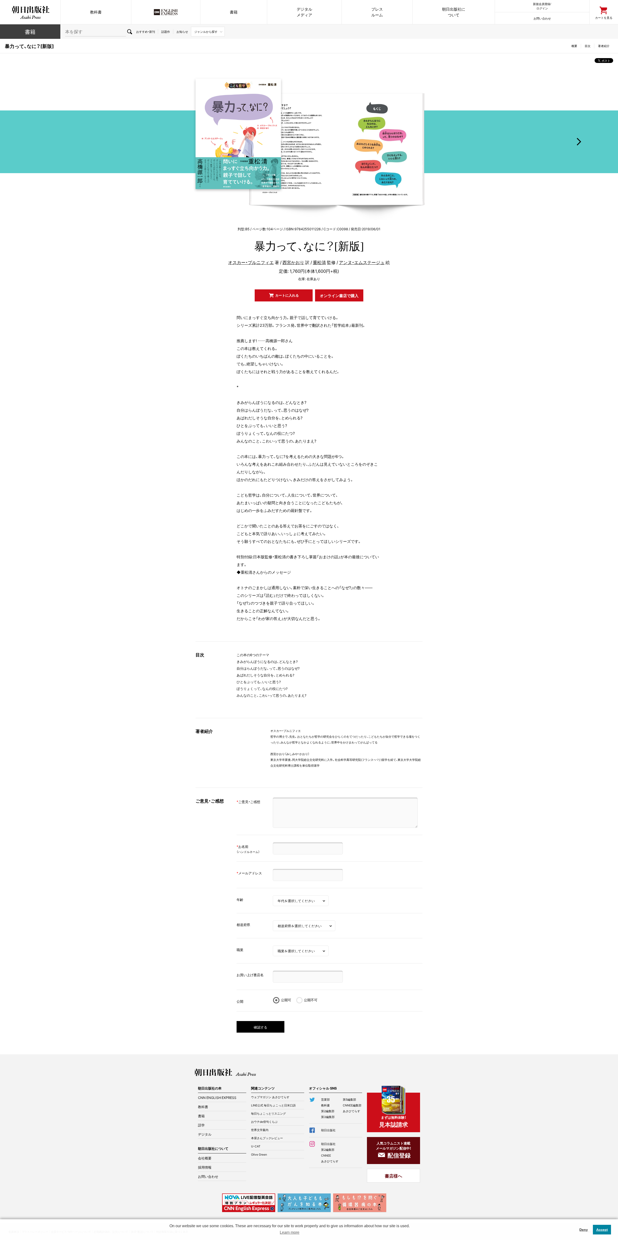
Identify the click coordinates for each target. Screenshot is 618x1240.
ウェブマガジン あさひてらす (270, 1097)
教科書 (96, 12)
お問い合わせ (542, 18)
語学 (201, 1125)
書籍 (234, 12)
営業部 (325, 1099)
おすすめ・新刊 (145, 31)
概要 (574, 46)
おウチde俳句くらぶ (264, 1121)
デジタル (204, 1134)
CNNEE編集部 (352, 1105)
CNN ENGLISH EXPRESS (217, 1097)
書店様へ (393, 1175)
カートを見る (603, 17)
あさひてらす (351, 1111)
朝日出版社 (30, 12)
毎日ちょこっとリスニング (268, 1113)
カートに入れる (287, 295)
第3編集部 (328, 1117)
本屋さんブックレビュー (267, 1138)
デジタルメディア (304, 12)
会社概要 (204, 1158)
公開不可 (310, 999)
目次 (587, 46)
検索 (129, 31)
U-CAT (255, 1146)
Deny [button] (583, 1230)
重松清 (319, 262)
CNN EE (165, 12)
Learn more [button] (289, 1232)
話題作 (165, 31)
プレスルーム (377, 12)
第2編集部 (327, 1111)
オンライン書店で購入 (339, 295)
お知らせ (182, 31)
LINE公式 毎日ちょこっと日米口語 (273, 1105)
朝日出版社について (453, 12)
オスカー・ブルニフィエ (251, 262)
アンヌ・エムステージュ (362, 262)
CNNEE (326, 1155)
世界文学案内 (259, 1130)
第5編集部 (349, 1099)
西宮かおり (293, 262)
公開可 (286, 999)
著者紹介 (604, 46)
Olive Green (259, 1154)
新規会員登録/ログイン (542, 6)
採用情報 (204, 1167)
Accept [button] (602, 1230)
